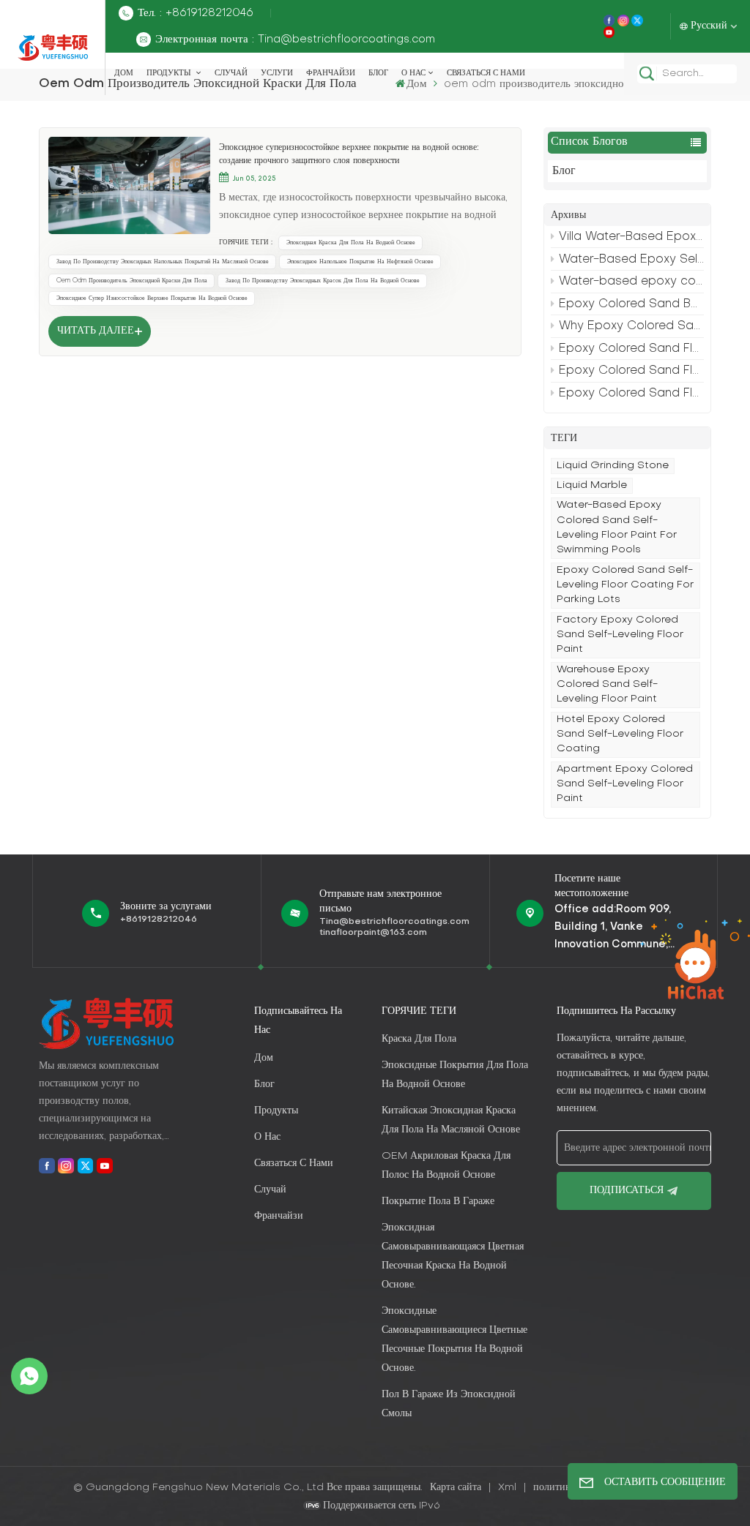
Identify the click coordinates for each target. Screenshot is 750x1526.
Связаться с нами (486, 73)
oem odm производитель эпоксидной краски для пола (131, 281)
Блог (378, 73)
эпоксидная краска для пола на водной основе (350, 243)
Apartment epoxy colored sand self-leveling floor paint (625, 784)
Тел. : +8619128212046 (195, 13)
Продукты (169, 73)
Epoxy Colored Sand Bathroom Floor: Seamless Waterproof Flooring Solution (632, 304)
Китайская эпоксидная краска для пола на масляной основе (451, 1120)
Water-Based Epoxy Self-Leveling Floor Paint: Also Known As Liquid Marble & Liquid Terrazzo (632, 260)
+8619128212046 (158, 919)
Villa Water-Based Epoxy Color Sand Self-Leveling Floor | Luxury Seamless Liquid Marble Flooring (632, 237)
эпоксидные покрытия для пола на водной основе (455, 1075)
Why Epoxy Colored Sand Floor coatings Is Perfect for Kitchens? (632, 326)
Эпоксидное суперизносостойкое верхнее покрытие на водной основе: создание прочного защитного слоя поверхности (349, 154)
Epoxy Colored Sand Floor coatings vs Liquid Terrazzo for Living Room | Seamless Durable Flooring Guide (632, 349)
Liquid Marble (592, 485)
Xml (507, 1487)
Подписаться (627, 1190)
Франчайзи (330, 73)
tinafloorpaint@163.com (373, 932)
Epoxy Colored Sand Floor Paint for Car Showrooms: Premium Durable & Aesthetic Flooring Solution (632, 393)
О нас (413, 73)
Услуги (277, 73)
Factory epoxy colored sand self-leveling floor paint (620, 635)
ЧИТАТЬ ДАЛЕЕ (95, 331)
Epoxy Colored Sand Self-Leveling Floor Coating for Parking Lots (625, 585)
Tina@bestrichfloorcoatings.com (394, 921)
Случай (231, 73)
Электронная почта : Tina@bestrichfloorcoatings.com (295, 39)
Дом (123, 73)
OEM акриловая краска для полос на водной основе (446, 1165)
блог (264, 1084)
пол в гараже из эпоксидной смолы (449, 1404)
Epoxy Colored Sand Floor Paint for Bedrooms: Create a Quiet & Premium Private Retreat (632, 371)
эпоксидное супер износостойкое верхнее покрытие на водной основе (152, 298)
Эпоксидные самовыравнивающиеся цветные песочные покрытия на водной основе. (454, 1340)
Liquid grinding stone (613, 465)
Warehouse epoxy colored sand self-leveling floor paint (607, 684)
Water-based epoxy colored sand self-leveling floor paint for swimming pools (632, 281)
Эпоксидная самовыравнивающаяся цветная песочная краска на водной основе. (453, 1256)
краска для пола (419, 1039)
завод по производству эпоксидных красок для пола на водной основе (323, 281)
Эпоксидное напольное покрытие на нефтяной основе (360, 262)
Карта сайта (457, 1487)
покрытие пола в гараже (438, 1201)
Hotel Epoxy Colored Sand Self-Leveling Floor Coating (620, 734)
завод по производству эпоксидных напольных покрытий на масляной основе (162, 262)
